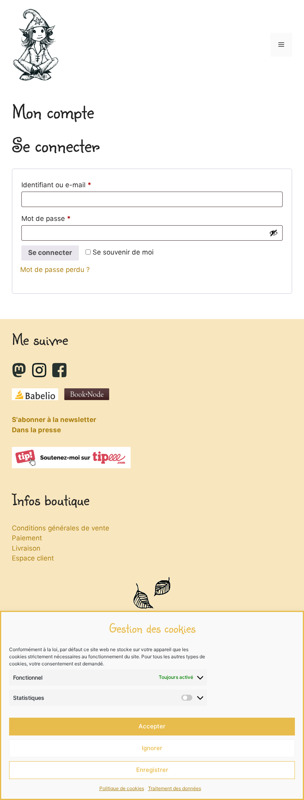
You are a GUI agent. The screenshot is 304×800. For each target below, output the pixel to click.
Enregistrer (152, 769)
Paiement (27, 538)
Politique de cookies (121, 788)
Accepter (152, 726)
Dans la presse (36, 430)
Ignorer (152, 748)
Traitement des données (174, 788)
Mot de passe (63, 218)
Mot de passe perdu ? (55, 270)
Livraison (26, 548)
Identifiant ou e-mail (73, 185)
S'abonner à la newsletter (54, 420)
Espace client (33, 558)
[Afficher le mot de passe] (273, 232)
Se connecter (50, 253)
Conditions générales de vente (60, 528)
